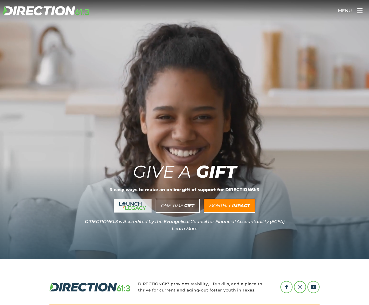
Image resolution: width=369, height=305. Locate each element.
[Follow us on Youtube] (313, 287)
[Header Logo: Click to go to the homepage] (46, 11)
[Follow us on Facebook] (286, 287)
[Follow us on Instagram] (300, 287)
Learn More (184, 228)
